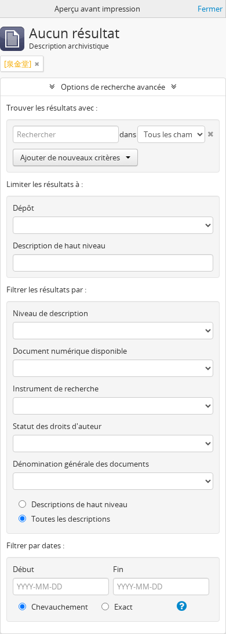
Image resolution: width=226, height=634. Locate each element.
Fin (118, 569)
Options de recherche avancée (113, 87)
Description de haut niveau (59, 245)
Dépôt (23, 208)
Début (23, 569)
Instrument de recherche (56, 388)
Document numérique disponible (70, 351)
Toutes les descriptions (70, 519)
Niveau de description (50, 313)
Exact (122, 607)
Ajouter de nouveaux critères (70, 157)
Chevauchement (59, 607)
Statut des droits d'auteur (57, 426)
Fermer (210, 8)
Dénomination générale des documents (81, 464)
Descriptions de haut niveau (78, 504)
